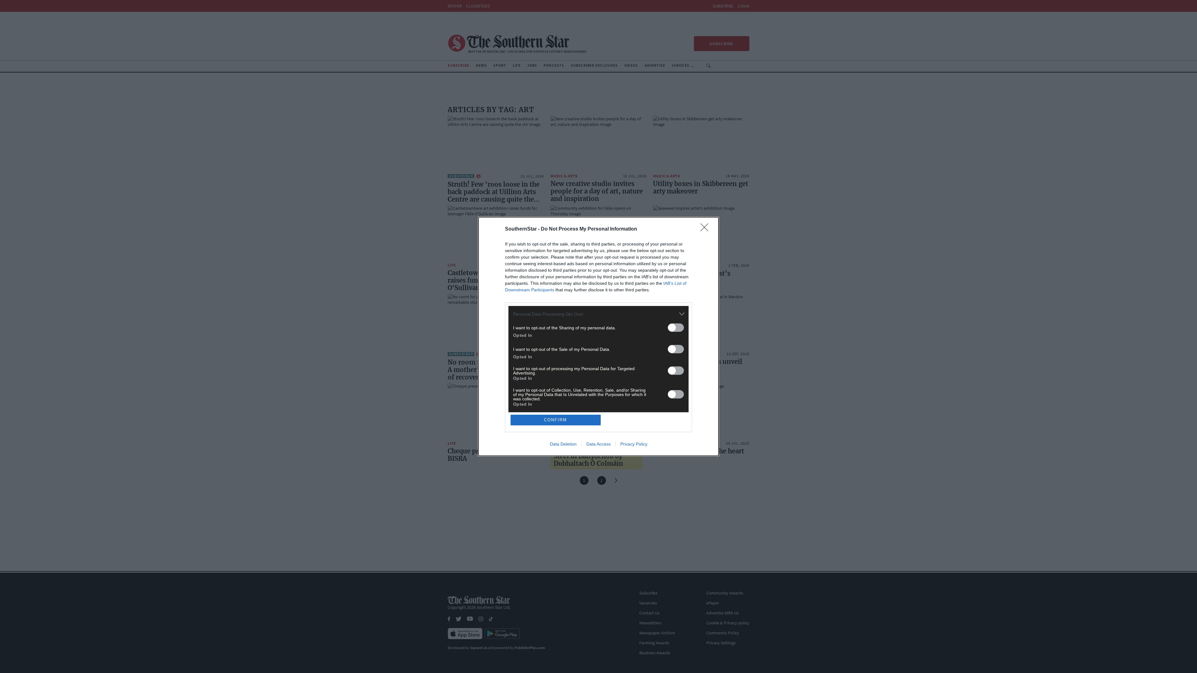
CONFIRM (555, 420)
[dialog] (598, 336)
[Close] (706, 229)
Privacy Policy (633, 444)
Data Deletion (563, 444)
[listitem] (598, 314)
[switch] (676, 327)
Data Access (598, 444)
